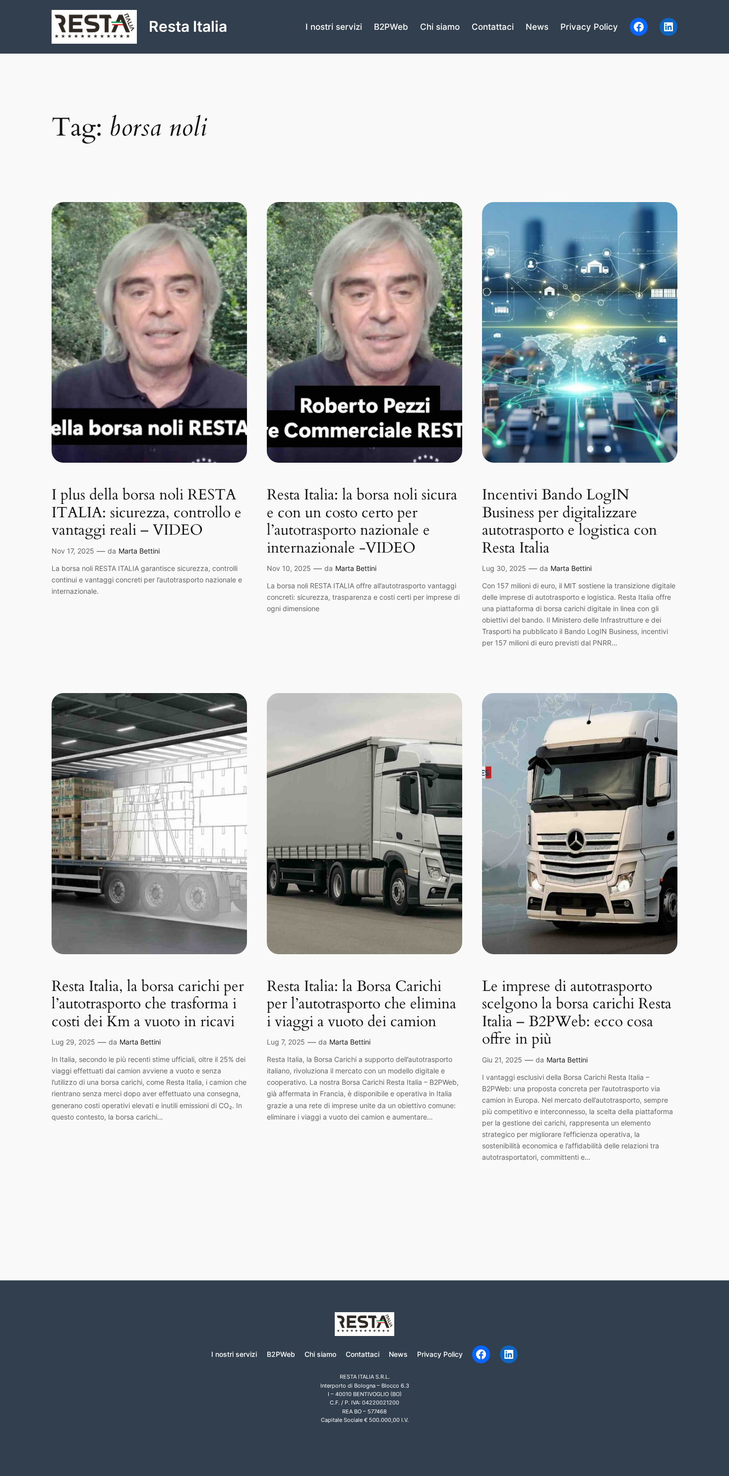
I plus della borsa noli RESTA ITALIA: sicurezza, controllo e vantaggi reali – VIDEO (147, 513)
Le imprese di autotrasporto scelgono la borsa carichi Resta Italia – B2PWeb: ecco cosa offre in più (576, 1013)
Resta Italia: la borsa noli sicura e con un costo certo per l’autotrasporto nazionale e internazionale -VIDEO (362, 522)
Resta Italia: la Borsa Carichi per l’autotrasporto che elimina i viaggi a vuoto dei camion (361, 1004)
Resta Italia (188, 26)
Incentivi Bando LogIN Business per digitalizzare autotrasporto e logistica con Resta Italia (569, 522)
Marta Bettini (139, 551)
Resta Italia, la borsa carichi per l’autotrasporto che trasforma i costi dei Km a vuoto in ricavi (148, 1004)
